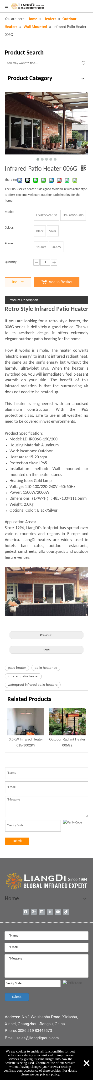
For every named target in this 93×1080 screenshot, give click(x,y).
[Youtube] (58, 912)
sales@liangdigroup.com (37, 1038)
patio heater (17, 667)
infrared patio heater (23, 676)
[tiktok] (66, 912)
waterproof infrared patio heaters (32, 684)
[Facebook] (26, 912)
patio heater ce (46, 667)
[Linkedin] (42, 912)
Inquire (18, 282)
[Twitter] (50, 912)
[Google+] (34, 912)
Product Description (23, 300)
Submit (17, 841)
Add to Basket (60, 282)
